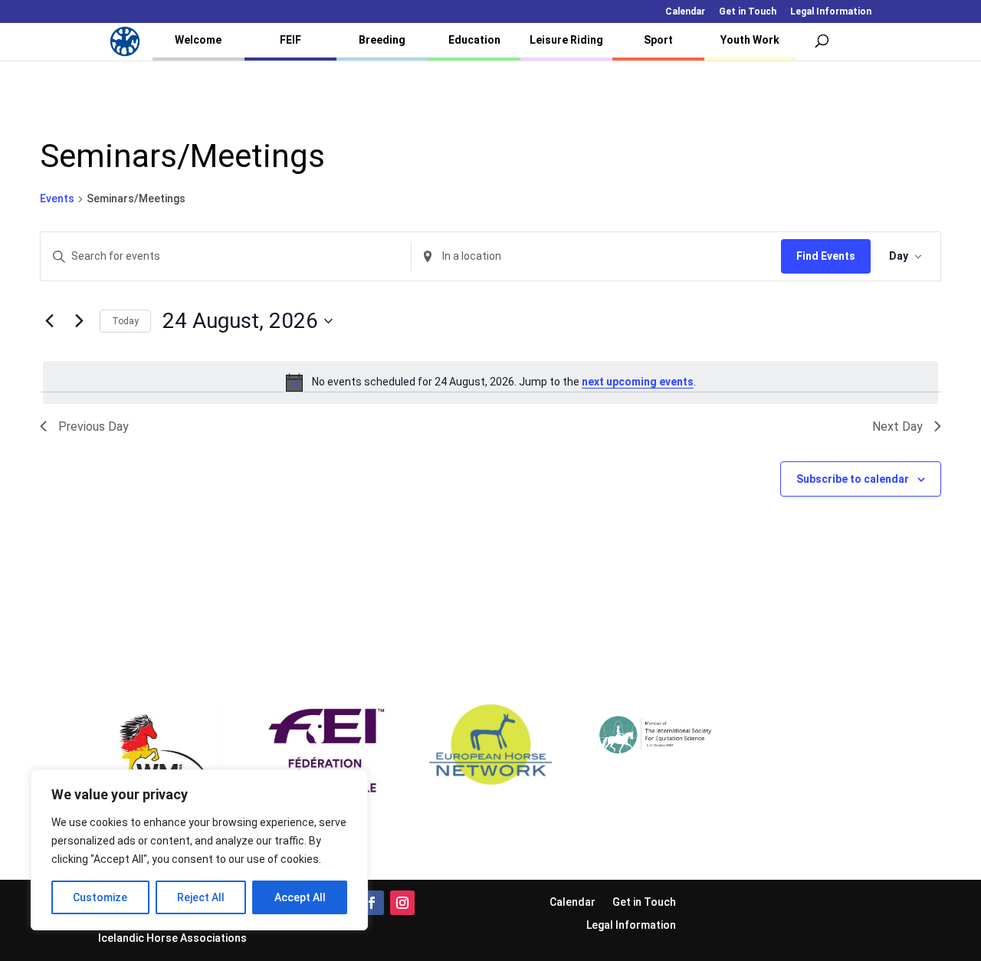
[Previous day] (49, 321)
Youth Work (749, 40)
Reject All (201, 897)
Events (57, 198)
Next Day (897, 426)
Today (125, 321)
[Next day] (79, 321)
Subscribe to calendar (852, 479)
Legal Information (830, 12)
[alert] (490, 382)
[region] (199, 849)
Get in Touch (747, 12)
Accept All (300, 897)
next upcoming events (638, 382)
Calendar (685, 12)
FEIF (290, 40)
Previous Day (93, 426)
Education (474, 40)
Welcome (198, 40)
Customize (100, 897)
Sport (658, 40)
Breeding (382, 40)
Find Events (825, 256)
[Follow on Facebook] (371, 902)
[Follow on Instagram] (402, 902)
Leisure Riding (566, 40)
